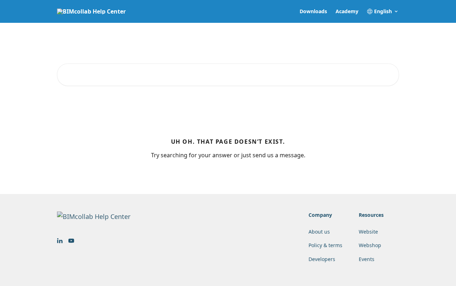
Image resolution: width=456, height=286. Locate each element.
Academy (347, 11)
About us (319, 231)
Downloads (313, 11)
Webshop (370, 245)
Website (368, 231)
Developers (322, 259)
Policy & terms (325, 245)
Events (366, 259)
